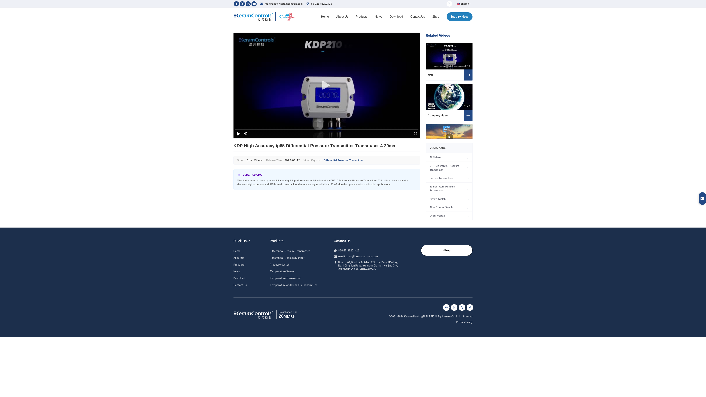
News (378, 16)
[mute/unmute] (245, 133)
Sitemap (467, 316)
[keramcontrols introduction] (449, 137)
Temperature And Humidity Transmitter (293, 285)
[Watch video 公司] (468, 75)
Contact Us (417, 16)
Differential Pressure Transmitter (343, 160)
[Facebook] (236, 3)
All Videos (435, 157)
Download (396, 16)
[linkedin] (454, 307)
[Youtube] (254, 3)
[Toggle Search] (449, 4)
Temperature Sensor (282, 271)
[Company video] (449, 97)
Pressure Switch (280, 264)
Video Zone (438, 148)
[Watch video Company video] (468, 115)
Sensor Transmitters (441, 178)
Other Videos (437, 215)
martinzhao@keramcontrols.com (284, 3)
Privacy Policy (464, 322)
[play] (326, 85)
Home (325, 16)
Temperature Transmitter (285, 278)
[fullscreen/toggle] (415, 133)
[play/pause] (238, 133)
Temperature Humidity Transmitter (442, 188)
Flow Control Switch (441, 207)
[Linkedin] (248, 3)
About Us (342, 16)
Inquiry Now (459, 16)
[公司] (449, 56)
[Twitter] (242, 3)
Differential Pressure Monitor (287, 257)
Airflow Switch (438, 198)
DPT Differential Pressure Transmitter (444, 167)
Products (361, 16)
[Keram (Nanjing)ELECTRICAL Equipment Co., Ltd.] (253, 16)
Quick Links (241, 241)
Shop (435, 16)
